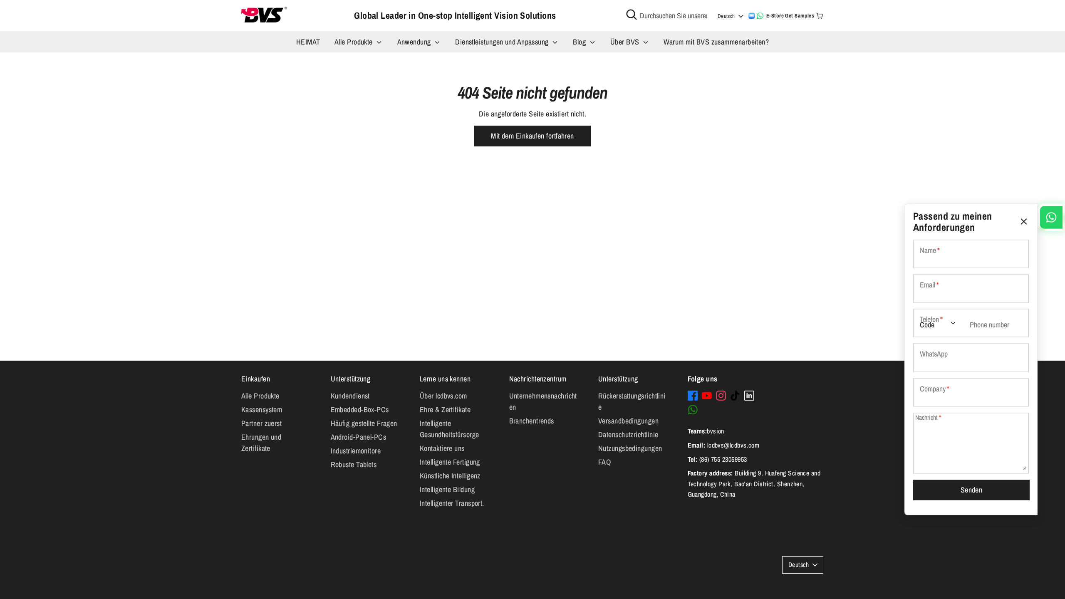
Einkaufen (255, 379)
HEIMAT (308, 42)
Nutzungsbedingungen (630, 448)
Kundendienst (350, 396)
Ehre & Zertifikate (445, 409)
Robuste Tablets (354, 464)
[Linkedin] (749, 396)
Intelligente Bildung (447, 489)
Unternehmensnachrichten (543, 401)
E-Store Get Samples (790, 15)
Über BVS (625, 42)
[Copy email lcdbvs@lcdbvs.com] (751, 16)
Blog (580, 42)
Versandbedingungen (628, 421)
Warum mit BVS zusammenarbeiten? (716, 42)
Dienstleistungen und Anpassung (502, 42)
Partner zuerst (261, 423)
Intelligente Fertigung (450, 462)
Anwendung (415, 42)
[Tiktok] (735, 396)
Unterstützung (351, 379)
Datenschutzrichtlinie (628, 434)
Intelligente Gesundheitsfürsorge (449, 429)
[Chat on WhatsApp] (760, 16)
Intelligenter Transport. (452, 503)
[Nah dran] (1024, 222)
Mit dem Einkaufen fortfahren (532, 136)
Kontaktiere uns (442, 448)
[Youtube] (707, 396)
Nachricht (928, 417)
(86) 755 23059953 (723, 459)
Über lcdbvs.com (443, 396)
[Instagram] (721, 396)
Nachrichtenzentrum (538, 379)
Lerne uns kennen (445, 379)
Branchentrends (531, 421)
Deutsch (726, 16)
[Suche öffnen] (631, 14)
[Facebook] (693, 396)
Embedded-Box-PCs (360, 409)
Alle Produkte (354, 42)
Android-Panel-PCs (358, 437)
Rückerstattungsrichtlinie (632, 401)
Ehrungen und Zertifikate (261, 442)
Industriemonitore (356, 451)
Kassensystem (261, 409)
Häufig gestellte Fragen (364, 423)
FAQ (604, 462)
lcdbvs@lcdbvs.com (733, 445)
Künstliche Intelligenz (450, 475)
